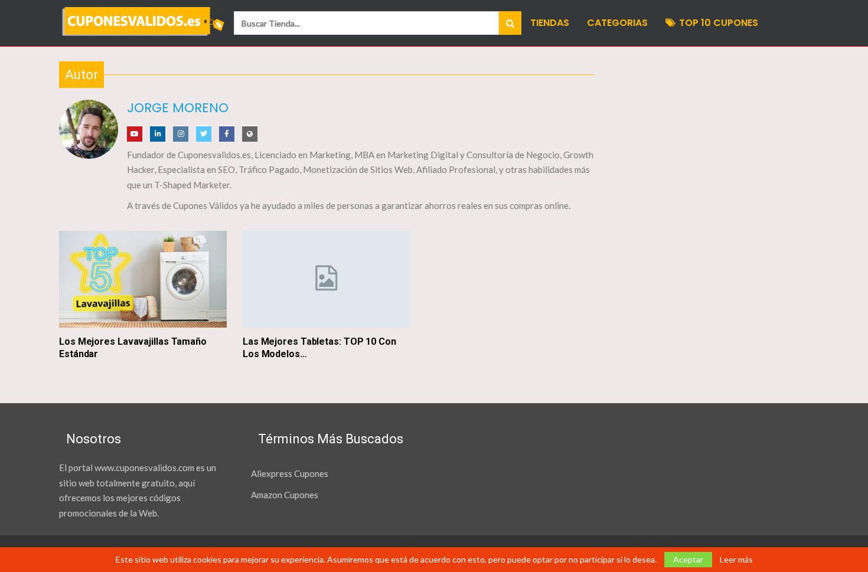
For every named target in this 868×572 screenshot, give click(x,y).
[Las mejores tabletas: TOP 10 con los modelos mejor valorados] (326, 279)
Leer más (736, 559)
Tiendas (549, 23)
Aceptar (688, 559)
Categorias (617, 23)
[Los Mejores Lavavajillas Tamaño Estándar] (143, 279)
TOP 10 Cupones (718, 23)
